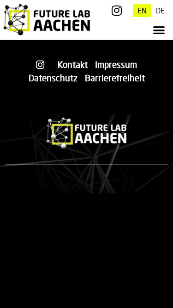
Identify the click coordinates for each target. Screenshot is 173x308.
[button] (159, 30)
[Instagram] (117, 10)
